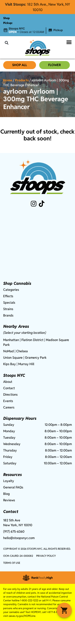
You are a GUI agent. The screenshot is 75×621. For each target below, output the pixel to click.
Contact (9, 388)
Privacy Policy (46, 556)
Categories (11, 290)
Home (7, 80)
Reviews (9, 500)
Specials (9, 302)
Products (22, 80)
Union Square (13, 357)
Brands (8, 315)
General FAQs (13, 487)
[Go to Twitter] (41, 203)
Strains (8, 309)
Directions (10, 394)
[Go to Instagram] (33, 203)
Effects (8, 296)
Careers (8, 407)
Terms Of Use (11, 563)
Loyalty (8, 481)
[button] (33, 30)
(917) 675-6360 (13, 531)
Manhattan (11, 340)
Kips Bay (9, 364)
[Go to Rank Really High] (38, 578)
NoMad (8, 351)
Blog (6, 494)
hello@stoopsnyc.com (19, 538)
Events (8, 401)
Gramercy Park (36, 357)
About (7, 382)
